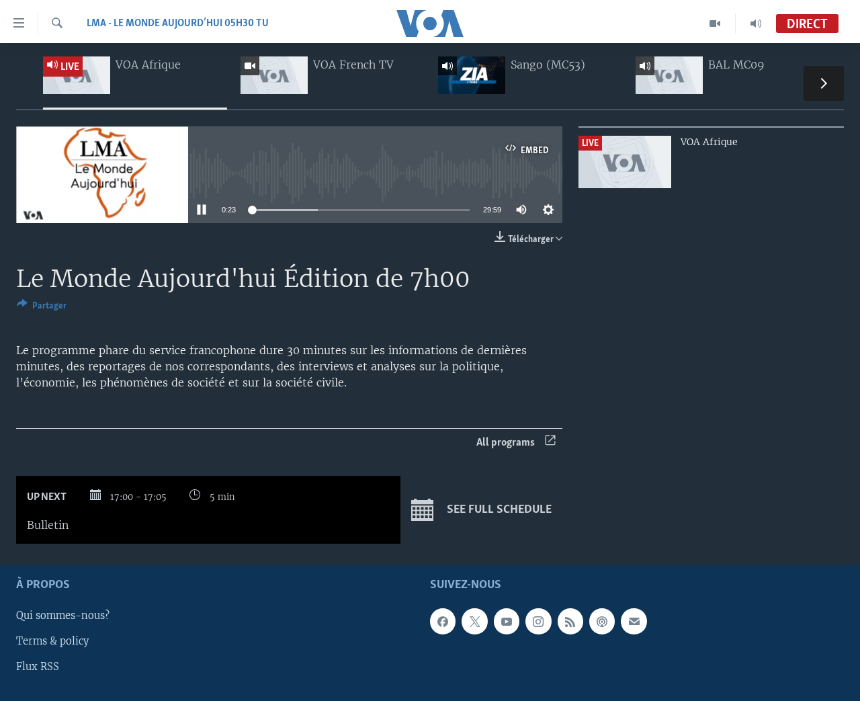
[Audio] (756, 23)
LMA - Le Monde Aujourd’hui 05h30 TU (178, 23)
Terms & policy (52, 641)
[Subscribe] (633, 621)
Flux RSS (37, 667)
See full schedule (498, 509)
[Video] (715, 23)
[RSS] (570, 621)
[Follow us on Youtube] (506, 621)
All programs (505, 442)
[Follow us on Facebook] (443, 621)
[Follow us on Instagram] (538, 621)
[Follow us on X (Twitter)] (474, 621)
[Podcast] (602, 621)
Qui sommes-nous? (63, 616)
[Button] (42, 308)
